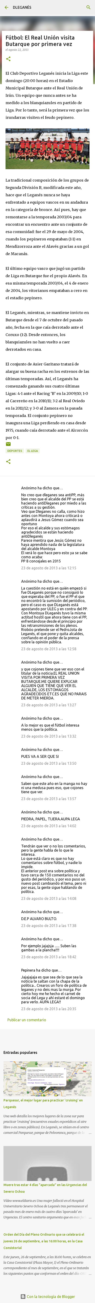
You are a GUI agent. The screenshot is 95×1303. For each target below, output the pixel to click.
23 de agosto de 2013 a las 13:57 (48, 799)
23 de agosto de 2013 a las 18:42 (48, 957)
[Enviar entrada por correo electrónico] (8, 445)
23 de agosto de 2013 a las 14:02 (48, 826)
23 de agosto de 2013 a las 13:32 (48, 736)
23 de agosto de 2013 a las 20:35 (48, 1009)
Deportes (14, 450)
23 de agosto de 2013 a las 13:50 (48, 763)
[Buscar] (88, 7)
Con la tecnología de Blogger (50, 1296)
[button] (8, 59)
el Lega (32, 450)
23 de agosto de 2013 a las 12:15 (48, 568)
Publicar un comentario (26, 1020)
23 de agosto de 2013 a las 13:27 (48, 705)
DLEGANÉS (22, 7)
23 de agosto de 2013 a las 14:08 (48, 898)
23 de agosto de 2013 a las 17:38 (48, 926)
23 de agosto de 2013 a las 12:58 (48, 649)
